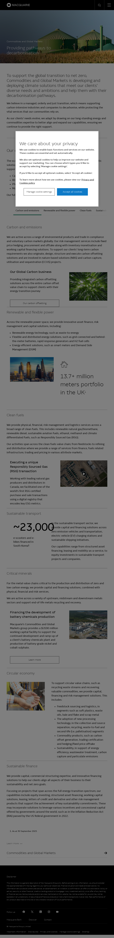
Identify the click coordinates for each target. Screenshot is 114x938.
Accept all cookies (72, 191)
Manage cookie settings (39, 191)
